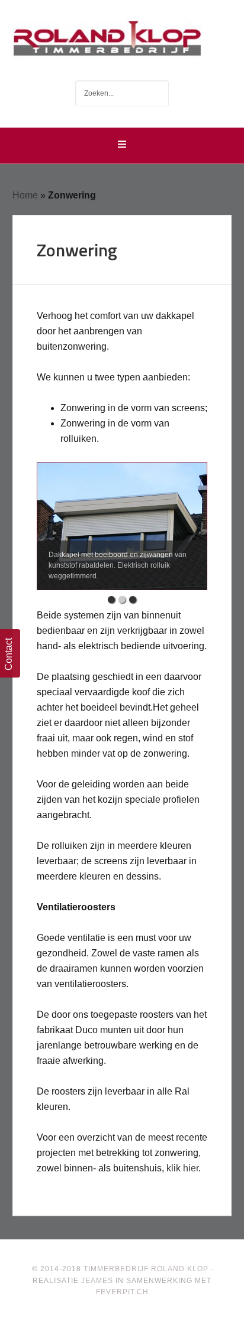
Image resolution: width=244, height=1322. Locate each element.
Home (25, 195)
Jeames (97, 1281)
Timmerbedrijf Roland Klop (122, 35)
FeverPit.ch (122, 1292)
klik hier (182, 1168)
